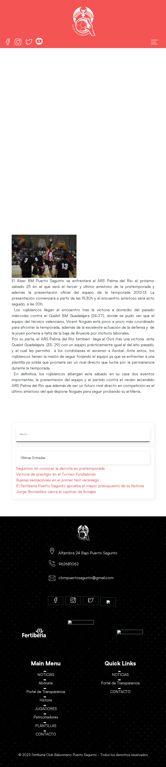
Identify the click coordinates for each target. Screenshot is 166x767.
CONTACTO (46, 734)
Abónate (46, 683)
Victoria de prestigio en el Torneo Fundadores (56, 474)
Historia (46, 700)
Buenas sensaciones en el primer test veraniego (57, 480)
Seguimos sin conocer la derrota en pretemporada (60, 468)
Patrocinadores (46, 717)
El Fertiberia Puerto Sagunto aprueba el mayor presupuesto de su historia (80, 485)
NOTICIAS (45, 674)
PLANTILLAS (45, 725)
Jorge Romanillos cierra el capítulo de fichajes (56, 491)
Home (79, 143)
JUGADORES (46, 708)
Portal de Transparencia (45, 691)
